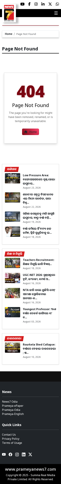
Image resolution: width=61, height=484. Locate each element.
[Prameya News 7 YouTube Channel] (22, 4)
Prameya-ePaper (12, 406)
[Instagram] (17, 455)
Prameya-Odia (11, 410)
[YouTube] (4, 455)
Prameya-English (13, 414)
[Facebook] (11, 455)
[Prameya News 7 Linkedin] (43, 4)
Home (8, 34)
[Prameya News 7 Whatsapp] (57, 4)
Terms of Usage (12, 443)
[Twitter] (30, 455)
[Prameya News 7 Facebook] (29, 4)
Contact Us (9, 434)
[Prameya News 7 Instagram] (36, 4)
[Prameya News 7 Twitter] (50, 4)
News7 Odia (9, 401)
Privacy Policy (10, 439)
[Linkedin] (24, 455)
